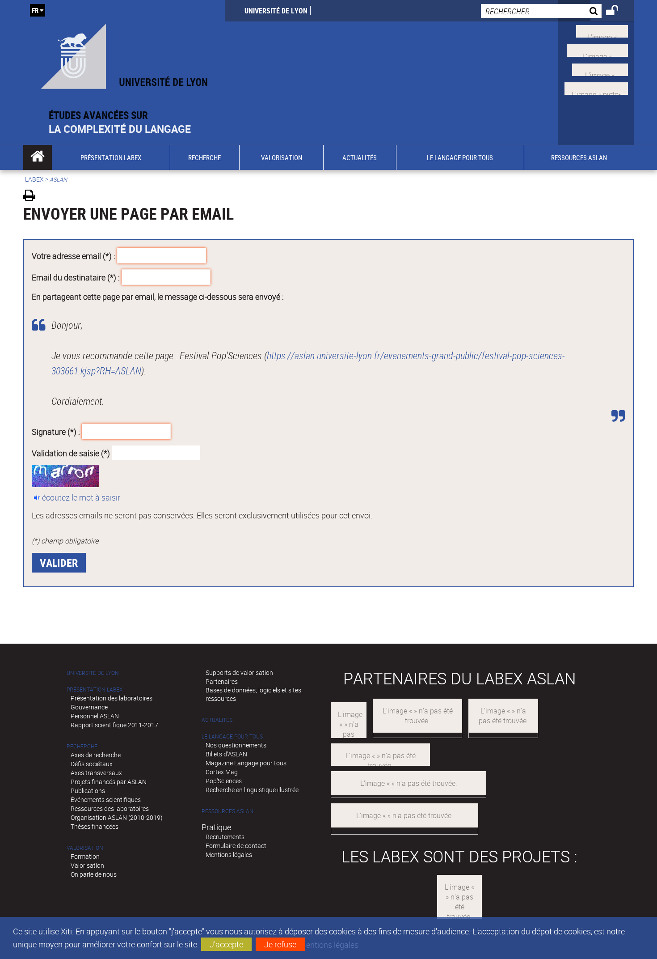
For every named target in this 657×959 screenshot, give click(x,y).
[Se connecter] (618, 11)
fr (35, 10)
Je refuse (280, 944)
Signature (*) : (56, 431)
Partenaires (222, 681)
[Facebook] (597, 49)
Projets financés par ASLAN (109, 781)
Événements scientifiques (106, 799)
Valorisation (85, 848)
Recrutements (225, 836)
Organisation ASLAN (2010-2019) (117, 817)
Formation (85, 856)
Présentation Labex (94, 689)
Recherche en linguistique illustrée (252, 789)
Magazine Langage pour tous (246, 763)
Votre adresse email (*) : (73, 255)
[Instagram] (596, 87)
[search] (541, 11)
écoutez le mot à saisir (81, 497)
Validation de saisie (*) (71, 452)
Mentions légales (229, 854)
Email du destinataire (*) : (76, 277)
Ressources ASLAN (227, 811)
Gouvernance (89, 707)
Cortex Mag (222, 772)
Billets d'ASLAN (226, 754)
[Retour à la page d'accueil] (124, 54)
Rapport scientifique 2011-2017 (114, 725)
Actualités (217, 720)
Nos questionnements (236, 745)
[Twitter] (602, 30)
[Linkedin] (600, 68)
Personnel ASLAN (95, 716)
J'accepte (226, 944)
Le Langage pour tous (232, 736)
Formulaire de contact (236, 845)
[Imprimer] (32, 196)
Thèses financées (94, 826)
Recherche (82, 746)
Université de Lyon (275, 11)
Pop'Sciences (224, 781)
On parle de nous (94, 874)
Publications (88, 790)
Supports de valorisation (239, 672)
